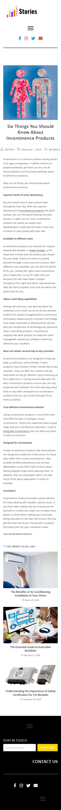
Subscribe (48, 747)
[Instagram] (26, 38)
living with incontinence (16, 431)
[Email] (41, 38)
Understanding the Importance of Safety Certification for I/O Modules (31, 692)
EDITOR (9, 149)
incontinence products (31, 210)
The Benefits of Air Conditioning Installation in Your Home (30, 593)
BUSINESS (55, 149)
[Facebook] (20, 38)
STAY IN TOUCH (15, 740)
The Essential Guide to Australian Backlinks (30, 648)
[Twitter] (33, 38)
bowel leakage (37, 250)
